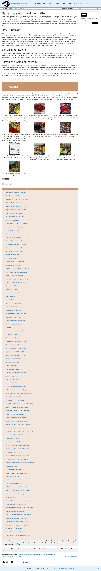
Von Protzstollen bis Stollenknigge (16, 282)
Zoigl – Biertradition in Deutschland (16, 417)
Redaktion (89, 4)
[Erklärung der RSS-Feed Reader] (30, 549)
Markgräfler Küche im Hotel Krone (16, 504)
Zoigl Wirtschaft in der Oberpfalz (15, 414)
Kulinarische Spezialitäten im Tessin (16, 400)
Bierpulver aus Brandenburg (14, 303)
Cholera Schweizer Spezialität (14, 331)
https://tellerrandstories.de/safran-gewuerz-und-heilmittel (37, 554)
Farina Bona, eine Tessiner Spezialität (17, 435)
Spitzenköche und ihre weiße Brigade (17, 390)
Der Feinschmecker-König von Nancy (17, 192)
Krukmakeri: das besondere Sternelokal (17, 234)
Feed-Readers (43, 549)
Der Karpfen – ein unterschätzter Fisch (17, 279)
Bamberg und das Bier (12, 476)
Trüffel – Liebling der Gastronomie (16, 372)
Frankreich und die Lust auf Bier (15, 320)
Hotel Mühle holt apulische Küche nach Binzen (19, 507)
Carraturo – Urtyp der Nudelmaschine (17, 407)
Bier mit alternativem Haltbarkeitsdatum (18, 455)
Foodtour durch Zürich (12, 466)
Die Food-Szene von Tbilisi (14, 213)
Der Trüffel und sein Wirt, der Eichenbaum (18, 424)
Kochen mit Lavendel (12, 334)
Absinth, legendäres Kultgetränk (15, 386)
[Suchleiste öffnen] (97, 3)
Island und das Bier (11, 307)
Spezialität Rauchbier (12, 383)
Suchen (95, 23)
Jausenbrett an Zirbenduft (13, 265)
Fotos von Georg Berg (51, 97)
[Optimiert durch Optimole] (98, 568)
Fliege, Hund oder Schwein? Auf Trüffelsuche (19, 431)
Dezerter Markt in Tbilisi (13, 254)
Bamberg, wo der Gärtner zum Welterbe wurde (20, 462)
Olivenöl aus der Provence (13, 358)
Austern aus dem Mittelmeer (14, 324)
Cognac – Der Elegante (12, 220)
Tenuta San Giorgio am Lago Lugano (17, 459)
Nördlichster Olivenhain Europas (15, 480)
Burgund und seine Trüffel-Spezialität (17, 442)
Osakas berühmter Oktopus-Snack (16, 206)
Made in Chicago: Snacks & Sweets (16, 272)
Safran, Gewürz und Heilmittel (15, 511)
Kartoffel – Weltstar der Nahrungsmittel (17, 535)
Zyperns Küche (10, 300)
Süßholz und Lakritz (12, 365)
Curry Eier (9, 327)
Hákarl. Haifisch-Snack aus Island (16, 313)
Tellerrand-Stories (39, 3)
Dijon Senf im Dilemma (12, 362)
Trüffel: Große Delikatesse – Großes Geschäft (19, 404)
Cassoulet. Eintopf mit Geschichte (16, 355)
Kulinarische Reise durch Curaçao (16, 244)
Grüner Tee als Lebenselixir (14, 528)
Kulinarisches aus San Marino (14, 241)
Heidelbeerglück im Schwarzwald (16, 216)
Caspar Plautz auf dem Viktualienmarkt (17, 532)
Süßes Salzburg (10, 296)
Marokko (70, 8)
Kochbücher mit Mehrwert (70, 556)
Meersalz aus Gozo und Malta (15, 275)
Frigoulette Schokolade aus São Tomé (17, 352)
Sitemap (58, 568)
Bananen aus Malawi (12, 289)
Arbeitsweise (10, 541)
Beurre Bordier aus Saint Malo (15, 369)
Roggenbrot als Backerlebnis (14, 483)
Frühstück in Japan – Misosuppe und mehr (18, 494)
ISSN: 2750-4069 (50, 568)
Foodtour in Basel (11, 497)
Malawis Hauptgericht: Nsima (14, 293)
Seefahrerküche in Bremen (14, 237)
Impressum (64, 568)
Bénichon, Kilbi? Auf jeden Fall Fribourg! (18, 268)
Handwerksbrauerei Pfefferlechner (16, 348)
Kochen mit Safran (25, 79)
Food (63, 3)
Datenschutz (71, 568)
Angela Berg (8, 184)
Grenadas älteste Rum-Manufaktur (16, 518)
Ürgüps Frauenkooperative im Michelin (17, 209)
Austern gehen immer (12, 376)
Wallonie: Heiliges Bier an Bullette (16, 227)
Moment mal (78, 4)
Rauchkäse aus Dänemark (13, 379)
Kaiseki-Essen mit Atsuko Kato (15, 261)
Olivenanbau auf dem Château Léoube (17, 410)
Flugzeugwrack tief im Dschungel (11, 556)
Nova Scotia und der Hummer (14, 196)
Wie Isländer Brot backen (13, 310)
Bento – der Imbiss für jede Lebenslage (17, 490)
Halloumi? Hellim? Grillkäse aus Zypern (17, 345)
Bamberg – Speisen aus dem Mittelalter (17, 449)
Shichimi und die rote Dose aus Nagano (17, 199)
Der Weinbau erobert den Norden (16, 248)
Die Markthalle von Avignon (14, 317)
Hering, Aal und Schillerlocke (14, 251)
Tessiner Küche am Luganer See (15, 469)
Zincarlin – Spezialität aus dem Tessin (17, 473)
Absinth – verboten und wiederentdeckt (17, 445)
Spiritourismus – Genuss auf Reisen (16, 223)
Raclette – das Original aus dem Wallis (17, 421)
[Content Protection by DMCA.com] (5, 179)
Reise (58, 3)
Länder (50, 4)
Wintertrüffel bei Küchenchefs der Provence (19, 393)
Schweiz (64, 8)
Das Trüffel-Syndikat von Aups (15, 428)
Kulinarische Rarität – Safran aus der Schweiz (19, 501)
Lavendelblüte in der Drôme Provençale (17, 341)
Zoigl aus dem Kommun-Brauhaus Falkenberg (19, 487)
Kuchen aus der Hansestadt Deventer (17, 338)
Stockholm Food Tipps (12, 230)
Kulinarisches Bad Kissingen (14, 452)
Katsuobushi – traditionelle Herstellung (17, 525)
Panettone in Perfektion (13, 438)
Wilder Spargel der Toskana (14, 397)
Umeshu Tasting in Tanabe (14, 203)
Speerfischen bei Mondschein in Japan (17, 521)
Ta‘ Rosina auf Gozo (12, 258)
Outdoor (69, 3)
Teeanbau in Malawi (12, 286)
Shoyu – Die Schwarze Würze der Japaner (18, 514)
